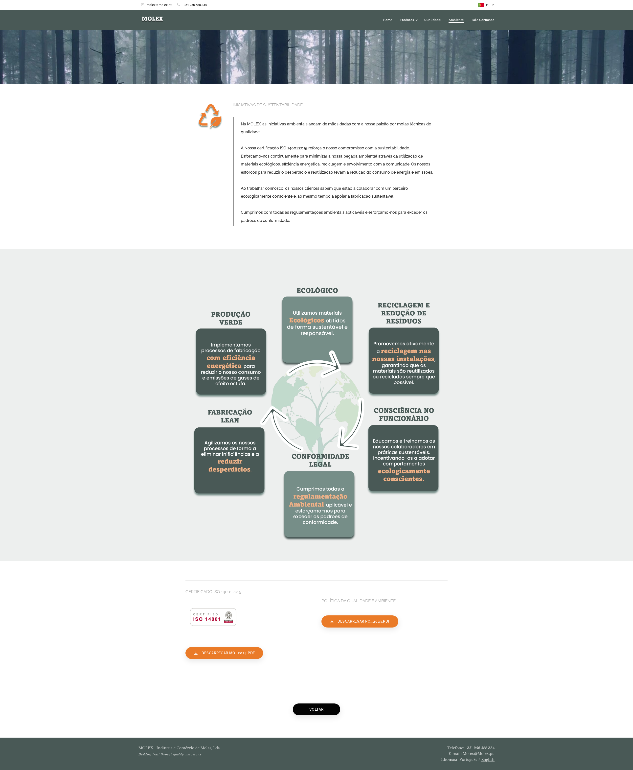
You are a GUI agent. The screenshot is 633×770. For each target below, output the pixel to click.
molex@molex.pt (159, 4)
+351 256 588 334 (194, 4)
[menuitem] (389, 20)
